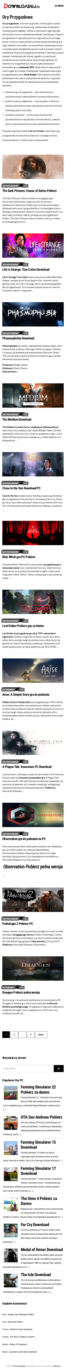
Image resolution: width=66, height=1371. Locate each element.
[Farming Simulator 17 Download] (12, 1174)
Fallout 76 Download (18, 1344)
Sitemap (56, 1366)
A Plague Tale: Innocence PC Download (26, 767)
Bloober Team (45, 430)
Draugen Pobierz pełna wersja (21, 992)
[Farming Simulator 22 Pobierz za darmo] (12, 1093)
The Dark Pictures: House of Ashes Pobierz (29, 191)
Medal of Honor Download (42, 1249)
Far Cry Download (35, 1224)
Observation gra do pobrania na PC (24, 839)
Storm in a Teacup (41, 505)
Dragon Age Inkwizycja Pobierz (21, 1314)
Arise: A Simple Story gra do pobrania (25, 694)
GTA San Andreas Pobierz (41, 1117)
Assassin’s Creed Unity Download (23, 1352)
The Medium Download (16, 419)
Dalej (41, 1034)
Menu (60, 5)
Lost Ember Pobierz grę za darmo (23, 626)
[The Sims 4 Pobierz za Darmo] (12, 1204)
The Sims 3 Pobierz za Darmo (22, 1337)
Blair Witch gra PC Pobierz (18, 557)
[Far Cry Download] (12, 1230)
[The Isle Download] (12, 1280)
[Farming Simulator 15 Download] (12, 1148)
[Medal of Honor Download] (12, 1255)
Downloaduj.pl (19, 1366)
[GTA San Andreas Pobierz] (12, 1123)
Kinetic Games (20, 364)
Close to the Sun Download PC (21, 488)
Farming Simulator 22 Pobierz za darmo (38, 1090)
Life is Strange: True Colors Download (25, 269)
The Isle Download (36, 1274)
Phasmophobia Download (18, 338)
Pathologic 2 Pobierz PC (17, 924)
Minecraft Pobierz (15, 1322)
